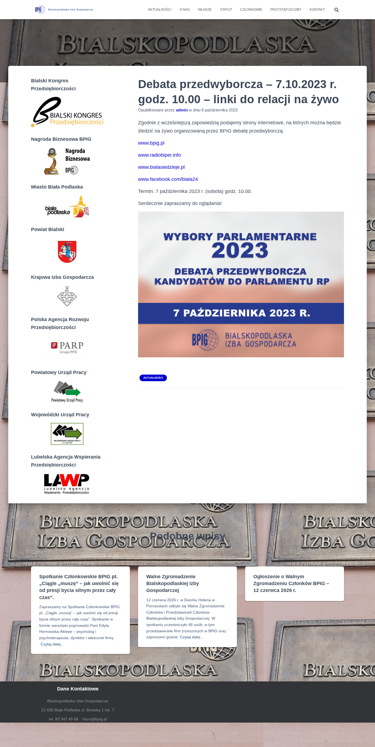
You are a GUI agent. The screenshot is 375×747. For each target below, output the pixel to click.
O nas (185, 10)
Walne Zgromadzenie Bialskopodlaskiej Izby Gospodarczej (172, 583)
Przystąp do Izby (285, 10)
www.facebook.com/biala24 (168, 179)
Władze (205, 10)
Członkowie (251, 10)
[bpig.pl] (63, 9)
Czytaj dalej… (53, 644)
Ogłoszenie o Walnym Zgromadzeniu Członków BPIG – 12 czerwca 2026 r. (291, 583)
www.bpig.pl (151, 143)
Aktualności (159, 10)
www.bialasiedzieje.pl (161, 167)
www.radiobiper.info (159, 155)
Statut (226, 10)
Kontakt (317, 10)
